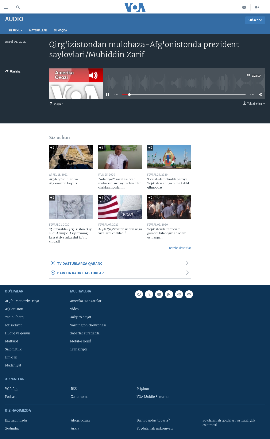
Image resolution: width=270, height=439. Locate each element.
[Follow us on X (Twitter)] (149, 294)
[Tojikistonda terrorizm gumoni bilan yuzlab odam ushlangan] (169, 207)
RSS (74, 389)
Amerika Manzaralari (86, 301)
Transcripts (79, 349)
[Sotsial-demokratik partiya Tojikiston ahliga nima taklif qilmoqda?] (169, 157)
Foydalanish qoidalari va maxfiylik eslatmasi (228, 422)
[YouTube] (244, 7)
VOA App (11, 389)
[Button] (12, 72)
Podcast (11, 397)
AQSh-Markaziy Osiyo (22, 301)
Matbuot (11, 341)
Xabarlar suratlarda (85, 333)
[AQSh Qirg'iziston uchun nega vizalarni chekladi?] (120, 207)
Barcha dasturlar (180, 248)
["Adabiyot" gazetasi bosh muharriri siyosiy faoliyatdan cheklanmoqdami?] (120, 157)
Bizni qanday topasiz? (153, 420)
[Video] (257, 7)
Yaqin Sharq (14, 317)
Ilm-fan (11, 357)
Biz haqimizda (16, 420)
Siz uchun (15, 30)
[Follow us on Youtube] (159, 294)
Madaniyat (13, 365)
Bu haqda (60, 30)
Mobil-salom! (80, 341)
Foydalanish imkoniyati (155, 428)
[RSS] (169, 294)
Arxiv (75, 428)
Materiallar (38, 30)
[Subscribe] (189, 294)
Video (74, 309)
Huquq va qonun (17, 333)
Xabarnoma (79, 397)
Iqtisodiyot (13, 325)
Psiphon (143, 389)
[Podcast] (179, 294)
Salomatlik (13, 349)
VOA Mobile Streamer (153, 397)
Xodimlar (12, 428)
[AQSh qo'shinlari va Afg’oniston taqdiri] (71, 157)
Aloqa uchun (80, 420)
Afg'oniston (14, 309)
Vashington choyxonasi (88, 325)
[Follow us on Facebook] (139, 294)
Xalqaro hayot (80, 317)
